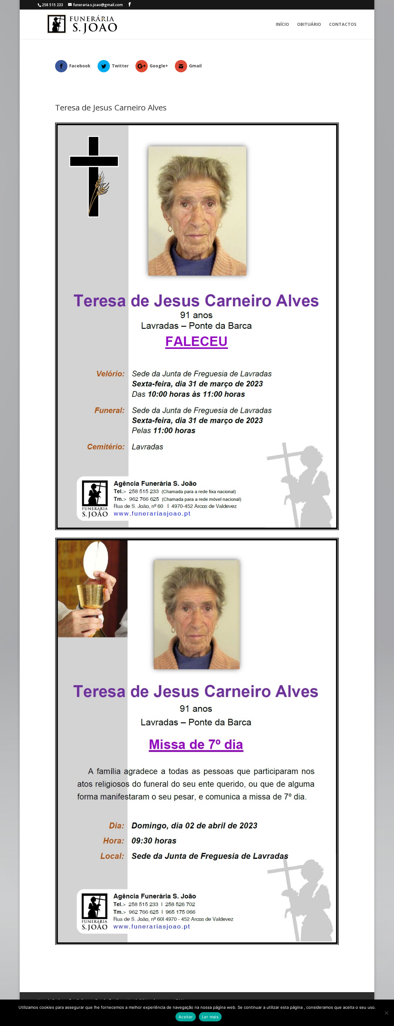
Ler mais (210, 1016)
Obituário (309, 24)
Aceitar (186, 1016)
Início (282, 24)
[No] (386, 1013)
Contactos (342, 24)
